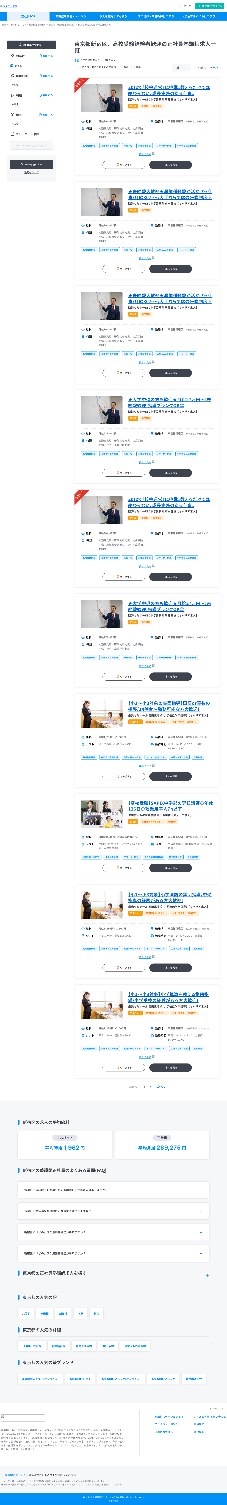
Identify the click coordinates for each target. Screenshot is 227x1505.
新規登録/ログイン (212, 6)
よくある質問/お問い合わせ (210, 1416)
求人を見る (171, 164)
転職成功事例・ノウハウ (71, 16)
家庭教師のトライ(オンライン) (40, 1379)
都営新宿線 (58, 1346)
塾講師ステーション (17, 1474)
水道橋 (45, 1313)
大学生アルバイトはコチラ (198, 16)
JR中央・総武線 (31, 1346)
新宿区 (18, 65)
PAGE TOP (217, 1409)
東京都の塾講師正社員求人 (62, 24)
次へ (213, 67)
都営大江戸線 (84, 1346)
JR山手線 (108, 1346)
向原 (80, 1313)
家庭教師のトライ (80, 1379)
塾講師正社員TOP (37, 24)
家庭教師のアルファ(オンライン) (121, 1379)
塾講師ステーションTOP (14, 24)
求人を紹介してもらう (113, 16)
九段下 (26, 1313)
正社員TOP (28, 16)
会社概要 (199, 1431)
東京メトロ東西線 (135, 1346)
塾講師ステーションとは (169, 1416)
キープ (187, 6)
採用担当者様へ (164, 1431)
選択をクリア (31, 172)
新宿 (96, 1313)
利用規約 (199, 1424)
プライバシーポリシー (168, 1424)
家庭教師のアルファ (163, 1379)
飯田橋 (63, 1313)
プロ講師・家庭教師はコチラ (156, 16)
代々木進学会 (194, 1379)
